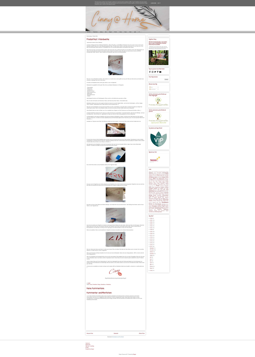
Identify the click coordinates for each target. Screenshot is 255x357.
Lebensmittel (165, 195)
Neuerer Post (90, 333)
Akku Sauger (156, 173)
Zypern (167, 210)
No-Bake (154, 200)
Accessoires (159, 172)
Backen (152, 177)
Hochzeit (150, 191)
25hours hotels (151, 171)
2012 (151, 244)
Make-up (159, 197)
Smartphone (154, 206)
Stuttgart (150, 207)
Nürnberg (158, 200)
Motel (154, 199)
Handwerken (155, 189)
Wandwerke (108, 284)
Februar (151, 266)
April (151, 262)
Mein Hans (161, 198)
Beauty (101, 32)
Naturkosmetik (165, 199)
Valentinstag (164, 208)
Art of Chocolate (155, 176)
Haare (167, 188)
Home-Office (159, 191)
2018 (151, 233)
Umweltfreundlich (158, 208)
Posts (151, 87)
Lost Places (166, 196)
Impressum (88, 343)
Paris (157, 202)
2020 (151, 229)
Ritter (154, 203)
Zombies (155, 210)
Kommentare (152, 89)
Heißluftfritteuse (152, 190)
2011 (151, 246)
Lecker (150, 196)
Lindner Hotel (156, 196)
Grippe (165, 188)
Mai (151, 260)
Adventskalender (165, 172)
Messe (164, 198)
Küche (91, 284)
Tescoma (161, 207)
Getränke (155, 188)
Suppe (153, 207)
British (150, 179)
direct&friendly (151, 211)
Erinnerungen (160, 184)
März (151, 264)
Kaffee (156, 193)
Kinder (130, 32)
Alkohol (166, 173)
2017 (151, 235)
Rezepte (110, 32)
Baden (156, 177)
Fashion (150, 185)
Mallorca (166, 197)
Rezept (99, 284)
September (152, 253)
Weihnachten (166, 209)
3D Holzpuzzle (156, 171)
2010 (151, 270)
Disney (155, 183)
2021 (151, 227)
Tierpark (152, 208)
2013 (151, 242)
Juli (150, 257)
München (160, 199)
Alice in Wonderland (162, 173)
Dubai (158, 183)
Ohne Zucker (163, 200)
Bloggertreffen (161, 178)
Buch (152, 179)
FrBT (150, 187)
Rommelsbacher (158, 203)
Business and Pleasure (161, 179)
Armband (150, 176)
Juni (151, 259)
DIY (139, 32)
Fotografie (166, 185)
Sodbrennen (159, 206)
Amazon (158, 174)
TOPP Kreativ (157, 207)
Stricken (166, 206)
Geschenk (166, 187)
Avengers (166, 176)
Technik (115, 32)
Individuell (166, 192)
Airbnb (150, 173)
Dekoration (151, 183)
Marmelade (156, 198)
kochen (160, 211)
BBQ (150, 177)
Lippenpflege (161, 196)
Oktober (151, 251)
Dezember (152, 248)
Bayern (161, 177)
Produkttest (95, 284)
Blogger (134, 354)
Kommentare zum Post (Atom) (118, 336)
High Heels (162, 190)
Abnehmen (151, 172)
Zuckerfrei (163, 210)
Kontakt (87, 347)
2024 (151, 222)
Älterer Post (141, 333)
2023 (151, 223)
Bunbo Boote (155, 179)
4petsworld (160, 171)
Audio (159, 176)
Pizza (160, 202)
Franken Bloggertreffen (156, 187)
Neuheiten (151, 200)
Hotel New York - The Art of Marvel (156, 192)
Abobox (155, 172)
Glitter (159, 188)
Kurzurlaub (159, 195)
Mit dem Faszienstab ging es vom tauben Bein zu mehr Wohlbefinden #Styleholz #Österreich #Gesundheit (158, 43)
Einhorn (166, 183)
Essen (164, 184)
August (151, 255)
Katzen (120, 32)
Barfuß (158, 177)
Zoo (159, 210)
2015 (151, 239)
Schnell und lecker (162, 205)
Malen (163, 197)
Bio (157, 178)
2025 (151, 220)
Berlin (167, 177)
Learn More (153, 3)
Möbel (157, 199)
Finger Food (154, 185)
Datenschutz (88, 344)
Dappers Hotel (165, 182)
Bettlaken (150, 178)
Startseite (89, 32)
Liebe (153, 196)
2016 (151, 237)
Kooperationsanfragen (90, 349)
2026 (151, 218)
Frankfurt (162, 187)
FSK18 (167, 184)
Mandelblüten (151, 198)
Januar (151, 268)
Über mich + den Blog (90, 346)
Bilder (154, 178)
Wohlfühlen (151, 210)
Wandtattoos (103, 284)
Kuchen (154, 195)
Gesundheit (151, 188)
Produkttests (95, 32)
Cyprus (160, 182)
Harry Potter (160, 189)
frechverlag (157, 211)
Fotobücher (162, 185)
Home (155, 191)
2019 (151, 231)
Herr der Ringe (157, 190)
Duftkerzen (162, 183)
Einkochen (151, 184)
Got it (159, 3)
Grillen (161, 188)
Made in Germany (153, 197)
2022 (151, 225)
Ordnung (154, 202)
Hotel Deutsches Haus (165, 191)
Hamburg (150, 189)
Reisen (125, 32)
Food (106, 32)
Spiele (135, 32)
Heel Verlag (165, 189)
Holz (153, 191)
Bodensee (166, 178)
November (152, 249)
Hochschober (166, 190)
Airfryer (152, 173)
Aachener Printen (165, 171)
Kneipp (150, 195)
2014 (151, 240)
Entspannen (155, 184)
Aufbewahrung (162, 176)
